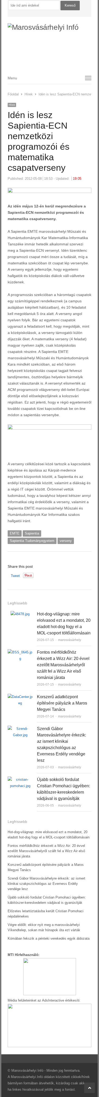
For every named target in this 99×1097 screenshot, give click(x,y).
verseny (66, 541)
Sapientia (32, 533)
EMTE (15, 533)
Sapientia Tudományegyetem (32, 541)
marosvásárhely (69, 640)
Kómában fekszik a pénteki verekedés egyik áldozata (48, 938)
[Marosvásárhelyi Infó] (50, 41)
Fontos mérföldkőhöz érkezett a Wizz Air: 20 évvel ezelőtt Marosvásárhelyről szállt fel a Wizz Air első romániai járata (63, 665)
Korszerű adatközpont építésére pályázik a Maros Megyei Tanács (62, 703)
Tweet (15, 576)
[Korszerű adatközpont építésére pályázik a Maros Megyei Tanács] (20, 697)
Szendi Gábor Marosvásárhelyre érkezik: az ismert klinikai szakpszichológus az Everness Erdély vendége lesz (46, 883)
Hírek (12, 104)
